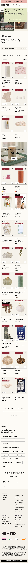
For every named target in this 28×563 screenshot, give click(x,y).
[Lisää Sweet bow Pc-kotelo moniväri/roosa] (25, 77)
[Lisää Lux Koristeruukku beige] (12, 235)
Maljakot (4, 455)
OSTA (14, 158)
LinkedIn (4, 499)
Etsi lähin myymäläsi (20, 524)
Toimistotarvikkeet (7, 440)
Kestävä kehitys (6, 521)
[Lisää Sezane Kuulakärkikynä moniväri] (12, 131)
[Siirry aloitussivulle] (5, 5)
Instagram (4, 497)
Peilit (9, 458)
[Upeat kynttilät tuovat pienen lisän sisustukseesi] (14, 155)
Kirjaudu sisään (19, 526)
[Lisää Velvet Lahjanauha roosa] (12, 183)
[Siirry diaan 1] (7, 368)
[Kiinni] (25, 10)
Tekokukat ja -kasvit (18, 451)
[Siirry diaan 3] (19, 368)
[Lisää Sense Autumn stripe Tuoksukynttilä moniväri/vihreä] (12, 209)
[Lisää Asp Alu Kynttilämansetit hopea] (25, 392)
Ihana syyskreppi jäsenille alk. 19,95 (14, 1)
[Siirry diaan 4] (22, 368)
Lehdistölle (4, 525)
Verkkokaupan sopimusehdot (19, 503)
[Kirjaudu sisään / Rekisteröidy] (16, 5)
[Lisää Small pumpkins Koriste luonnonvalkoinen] (25, 104)
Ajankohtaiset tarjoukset (18, 518)
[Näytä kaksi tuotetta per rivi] (24, 59)
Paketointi (5, 443)
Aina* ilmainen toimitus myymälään (14, 560)
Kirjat (3, 466)
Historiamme (5, 519)
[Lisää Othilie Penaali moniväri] (25, 131)
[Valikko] (25, 5)
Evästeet (17, 511)
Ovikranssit (18, 462)
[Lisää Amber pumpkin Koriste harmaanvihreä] (12, 288)
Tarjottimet (13, 455)
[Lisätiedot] (6, 85)
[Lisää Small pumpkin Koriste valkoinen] (25, 315)
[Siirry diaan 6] (26, 368)
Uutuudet (17, 523)
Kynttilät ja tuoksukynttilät (9, 48)
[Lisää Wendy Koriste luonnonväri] (12, 315)
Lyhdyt (16, 458)
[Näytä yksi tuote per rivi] (26, 59)
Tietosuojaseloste (19, 505)
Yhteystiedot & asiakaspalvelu (19, 496)
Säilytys (21, 455)
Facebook (4, 495)
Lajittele (18, 55)
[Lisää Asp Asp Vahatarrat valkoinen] (25, 340)
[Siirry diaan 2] (17, 368)
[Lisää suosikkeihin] (12, 63)
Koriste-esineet (20, 440)
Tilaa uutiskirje (19, 521)
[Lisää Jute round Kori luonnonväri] (12, 367)
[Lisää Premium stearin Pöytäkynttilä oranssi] (25, 183)
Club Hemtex (5, 517)
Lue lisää (3, 42)
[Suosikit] (19, 5)
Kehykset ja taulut (7, 462)
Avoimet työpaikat (6, 523)
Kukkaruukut (5, 451)
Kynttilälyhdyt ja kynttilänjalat (10, 447)
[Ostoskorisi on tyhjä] (22, 5)
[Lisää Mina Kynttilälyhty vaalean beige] (12, 392)
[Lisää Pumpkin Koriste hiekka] (12, 262)
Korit (3, 458)
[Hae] (13, 5)
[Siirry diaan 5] (24, 368)
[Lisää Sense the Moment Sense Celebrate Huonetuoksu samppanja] (25, 209)
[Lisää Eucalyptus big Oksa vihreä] (25, 262)
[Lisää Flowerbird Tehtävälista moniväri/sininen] (25, 235)
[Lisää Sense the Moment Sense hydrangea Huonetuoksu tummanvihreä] (12, 340)
